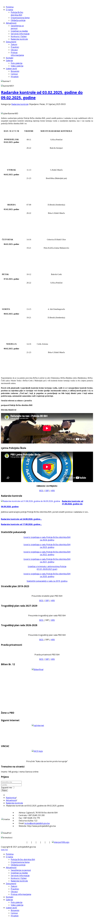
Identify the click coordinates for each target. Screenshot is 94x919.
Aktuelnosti (11, 800)
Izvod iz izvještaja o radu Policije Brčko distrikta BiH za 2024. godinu (47, 538)
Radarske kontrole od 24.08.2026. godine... (21, 519)
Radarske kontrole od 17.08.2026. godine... (21, 524)
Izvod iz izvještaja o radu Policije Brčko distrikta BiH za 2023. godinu (47, 546)
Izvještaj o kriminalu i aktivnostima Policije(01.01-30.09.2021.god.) (47, 567)
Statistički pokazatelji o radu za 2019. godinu (47, 581)
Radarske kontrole (19, 104)
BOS (41, 490)
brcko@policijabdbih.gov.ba (37, 823)
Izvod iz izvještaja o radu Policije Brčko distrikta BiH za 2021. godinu (47, 560)
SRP (47, 490)
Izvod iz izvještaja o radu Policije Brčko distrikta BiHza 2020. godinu (47, 575)
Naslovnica (11, 797)
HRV (53, 490)
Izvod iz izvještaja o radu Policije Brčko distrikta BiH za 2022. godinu (47, 553)
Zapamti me (6, 787)
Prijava (4, 790)
